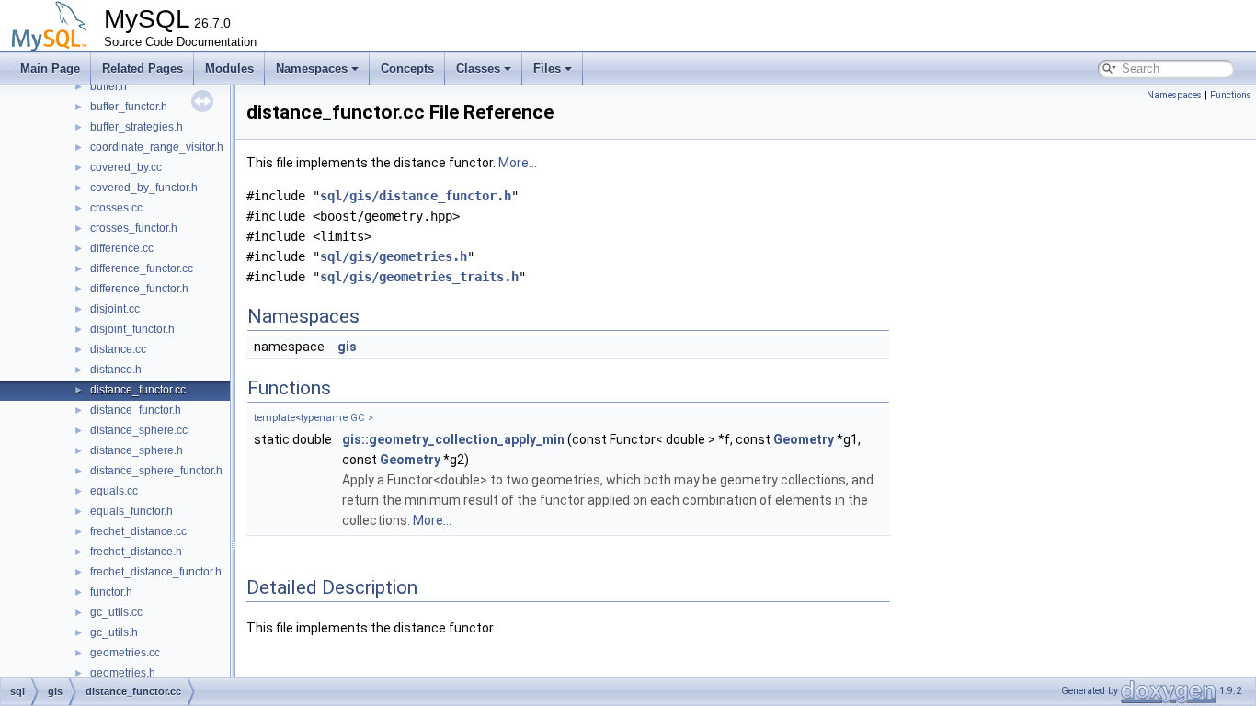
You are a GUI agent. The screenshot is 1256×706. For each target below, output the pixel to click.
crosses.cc (116, 207)
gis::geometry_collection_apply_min (453, 439)
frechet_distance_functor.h (156, 571)
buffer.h (108, 86)
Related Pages (142, 68)
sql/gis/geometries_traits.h (419, 276)
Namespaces (312, 68)
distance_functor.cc (138, 389)
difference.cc (122, 248)
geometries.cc (125, 652)
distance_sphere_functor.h (156, 470)
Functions (1230, 95)
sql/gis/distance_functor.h (415, 195)
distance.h (116, 369)
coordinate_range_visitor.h (156, 147)
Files (547, 68)
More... (517, 162)
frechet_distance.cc (138, 531)
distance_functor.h (135, 410)
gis (347, 346)
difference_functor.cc (141, 268)
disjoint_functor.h (132, 329)
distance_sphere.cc (139, 430)
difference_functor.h (139, 288)
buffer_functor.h (128, 106)
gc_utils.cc (116, 612)
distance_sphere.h (136, 450)
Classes (478, 68)
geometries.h (122, 672)
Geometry (803, 439)
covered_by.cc (126, 167)
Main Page (50, 68)
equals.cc (114, 490)
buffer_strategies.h (136, 126)
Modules (229, 68)
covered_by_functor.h (144, 187)
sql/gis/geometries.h (393, 256)
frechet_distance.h (136, 551)
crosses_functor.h (133, 228)
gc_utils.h (114, 632)
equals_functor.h (131, 511)
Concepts (407, 68)
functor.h (111, 592)
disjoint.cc (115, 308)
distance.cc (118, 349)
